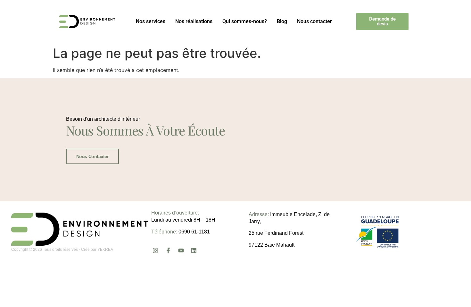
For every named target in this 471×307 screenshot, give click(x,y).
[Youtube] (181, 250)
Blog (282, 21)
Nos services (150, 21)
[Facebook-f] (168, 250)
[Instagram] (155, 250)
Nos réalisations (193, 21)
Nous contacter (314, 21)
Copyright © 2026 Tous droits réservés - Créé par (54, 249)
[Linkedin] (194, 250)
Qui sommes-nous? (244, 21)
